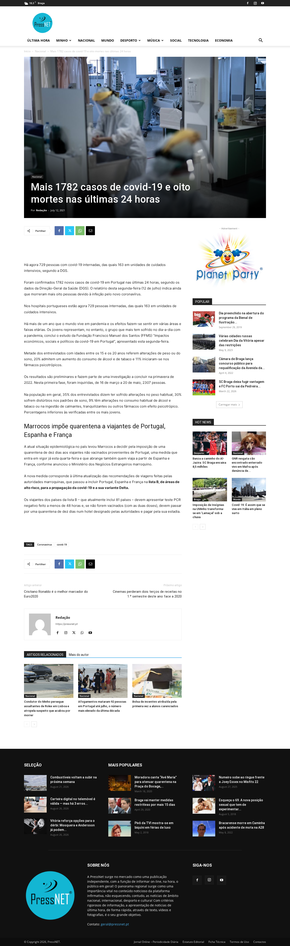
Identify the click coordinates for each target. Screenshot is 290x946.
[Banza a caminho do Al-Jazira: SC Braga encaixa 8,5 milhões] (210, 443)
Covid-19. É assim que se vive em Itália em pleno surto (248, 509)
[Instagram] (255, 3)
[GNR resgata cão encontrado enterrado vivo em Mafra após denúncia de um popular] (249, 443)
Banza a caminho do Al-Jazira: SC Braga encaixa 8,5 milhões (209, 462)
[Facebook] (247, 3)
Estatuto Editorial (193, 942)
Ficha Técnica (216, 942)
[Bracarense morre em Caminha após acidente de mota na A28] (204, 829)
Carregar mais (228, 404)
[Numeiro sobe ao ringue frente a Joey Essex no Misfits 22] (204, 783)
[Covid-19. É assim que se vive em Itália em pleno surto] (249, 489)
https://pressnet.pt (67, 624)
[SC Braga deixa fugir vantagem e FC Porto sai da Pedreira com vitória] (204, 387)
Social (176, 40)
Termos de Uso (239, 942)
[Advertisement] (103, 250)
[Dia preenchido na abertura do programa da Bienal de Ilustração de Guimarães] (204, 319)
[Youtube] (262, 3)
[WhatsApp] (80, 230)
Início (27, 51)
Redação (41, 210)
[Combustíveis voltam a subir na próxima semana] (35, 783)
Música (153, 40)
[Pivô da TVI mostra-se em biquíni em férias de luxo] (119, 829)
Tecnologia (198, 40)
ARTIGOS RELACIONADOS (45, 655)
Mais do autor (79, 655)
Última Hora (38, 40)
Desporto (128, 40)
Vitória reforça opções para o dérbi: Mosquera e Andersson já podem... (72, 825)
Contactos (259, 942)
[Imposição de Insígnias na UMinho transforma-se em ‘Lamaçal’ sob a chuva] (210, 489)
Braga (197, 499)
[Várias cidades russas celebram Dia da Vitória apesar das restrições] (204, 342)
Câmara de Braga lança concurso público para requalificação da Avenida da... (242, 363)
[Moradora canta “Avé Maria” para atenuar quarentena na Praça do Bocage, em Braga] (119, 783)
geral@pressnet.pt (115, 924)
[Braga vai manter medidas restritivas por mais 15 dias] (119, 806)
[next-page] (34, 724)
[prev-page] (27, 724)
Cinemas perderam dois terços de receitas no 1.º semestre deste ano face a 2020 (147, 594)
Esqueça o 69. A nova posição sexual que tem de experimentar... (241, 804)
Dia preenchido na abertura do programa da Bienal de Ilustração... (241, 317)
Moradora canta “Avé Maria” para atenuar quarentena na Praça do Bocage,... (156, 781)
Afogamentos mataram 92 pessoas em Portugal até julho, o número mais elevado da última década (102, 706)
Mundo (107, 40)
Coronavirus (44, 544)
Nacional (86, 40)
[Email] (90, 230)
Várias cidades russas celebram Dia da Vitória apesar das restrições (241, 340)
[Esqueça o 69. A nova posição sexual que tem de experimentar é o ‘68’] (204, 806)
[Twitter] (69, 230)
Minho (62, 40)
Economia (224, 40)
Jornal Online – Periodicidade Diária (156, 942)
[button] (260, 41)
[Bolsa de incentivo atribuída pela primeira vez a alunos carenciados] (157, 681)
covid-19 (62, 544)
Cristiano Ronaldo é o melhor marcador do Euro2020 (56, 594)
